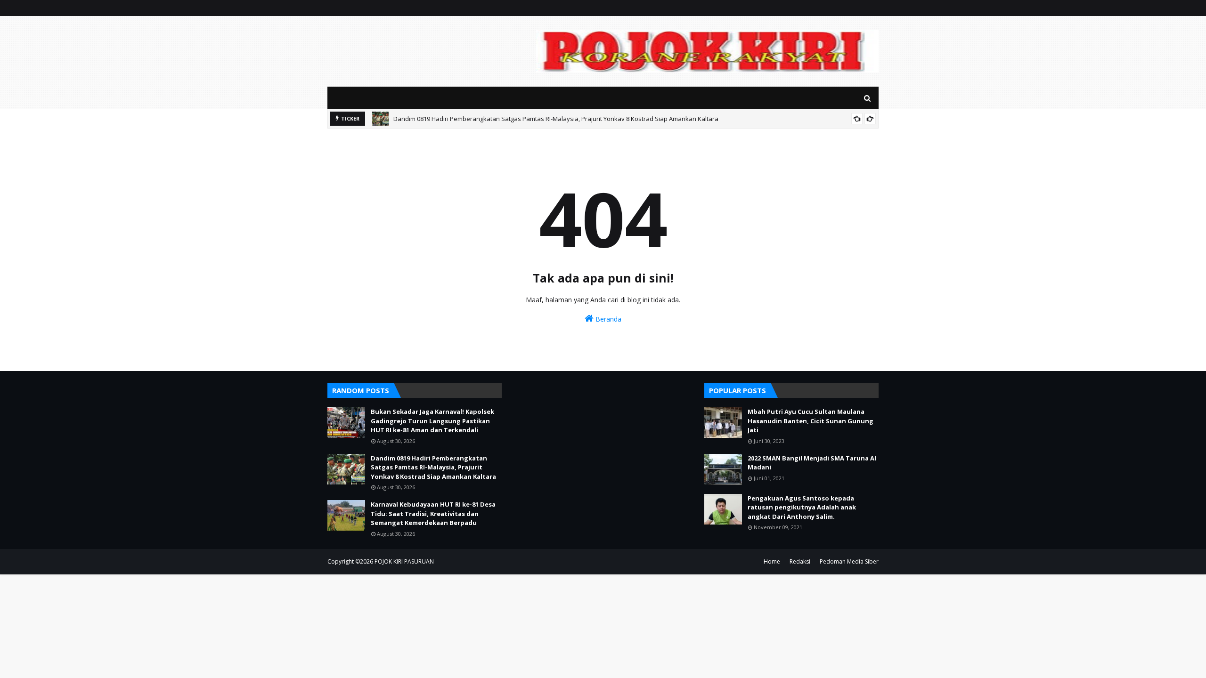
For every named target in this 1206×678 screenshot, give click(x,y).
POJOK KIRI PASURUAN (404, 561)
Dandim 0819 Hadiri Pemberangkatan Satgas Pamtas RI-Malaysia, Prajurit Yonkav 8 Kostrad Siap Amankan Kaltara (555, 118)
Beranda (607, 319)
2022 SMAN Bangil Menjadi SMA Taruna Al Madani (812, 463)
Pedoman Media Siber (849, 561)
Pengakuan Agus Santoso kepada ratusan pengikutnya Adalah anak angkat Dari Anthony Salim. (802, 507)
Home (772, 561)
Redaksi (800, 561)
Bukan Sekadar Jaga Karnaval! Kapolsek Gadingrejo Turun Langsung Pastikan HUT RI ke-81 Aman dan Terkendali (432, 420)
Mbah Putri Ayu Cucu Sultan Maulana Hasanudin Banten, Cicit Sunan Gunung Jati (810, 420)
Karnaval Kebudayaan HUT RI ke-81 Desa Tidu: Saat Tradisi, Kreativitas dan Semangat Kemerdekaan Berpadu (433, 513)
